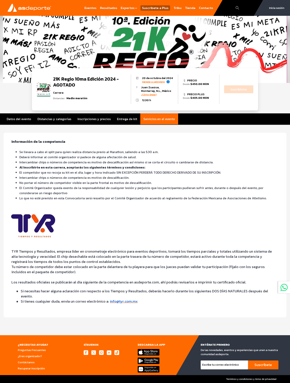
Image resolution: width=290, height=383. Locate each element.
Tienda (190, 8)
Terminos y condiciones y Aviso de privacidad (251, 379)
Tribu (177, 8)
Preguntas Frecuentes (32, 350)
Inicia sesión (276, 8)
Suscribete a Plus (155, 8)
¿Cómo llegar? (149, 94)
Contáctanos (26, 362)
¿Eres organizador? (30, 356)
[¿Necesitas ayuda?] (284, 287)
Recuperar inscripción (31, 368)
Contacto (206, 8)
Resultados (108, 8)
